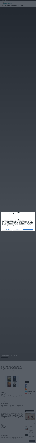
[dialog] (18, 221)
